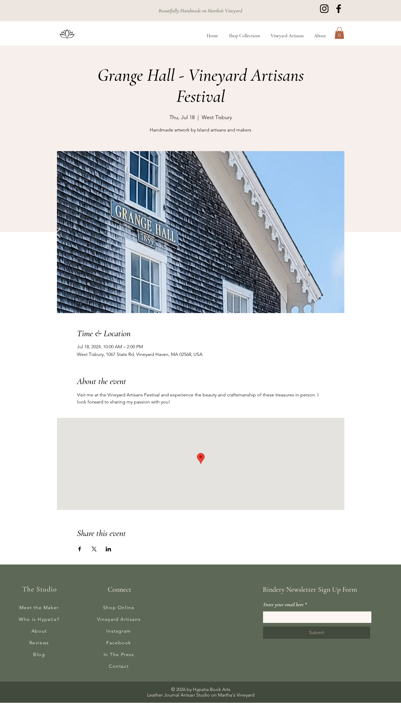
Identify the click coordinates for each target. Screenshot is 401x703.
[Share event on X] (94, 549)
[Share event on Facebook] (79, 549)
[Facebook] (338, 8)
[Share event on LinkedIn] (108, 549)
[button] (339, 33)
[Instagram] (324, 8)
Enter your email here (283, 604)
